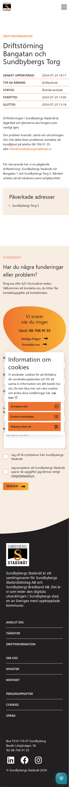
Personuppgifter (19, 694)
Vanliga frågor (31, 339)
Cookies (12, 705)
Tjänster (13, 633)
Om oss (12, 658)
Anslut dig (15, 622)
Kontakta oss (31, 344)
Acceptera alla (19, 406)
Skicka (12, 486)
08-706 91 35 (40, 330)
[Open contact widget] (61, 778)
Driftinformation (17, 36)
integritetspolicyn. (23, 476)
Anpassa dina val (21, 426)
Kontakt (13, 680)
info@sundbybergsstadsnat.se (31, 149)
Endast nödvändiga (22, 416)
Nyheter (12, 669)
